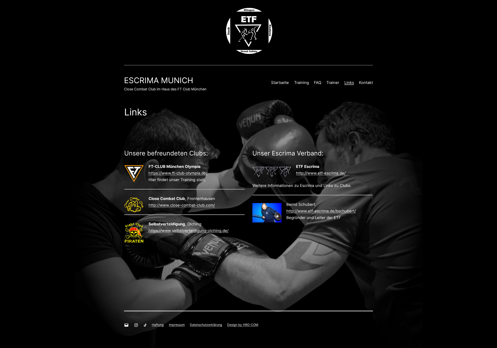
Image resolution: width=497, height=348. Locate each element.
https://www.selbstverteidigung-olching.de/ (189, 230)
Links (349, 82)
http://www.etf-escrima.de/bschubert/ (321, 211)
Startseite (280, 82)
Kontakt (366, 82)
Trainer (332, 82)
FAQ (317, 82)
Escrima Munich (158, 80)
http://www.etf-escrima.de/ (321, 173)
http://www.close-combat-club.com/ (182, 205)
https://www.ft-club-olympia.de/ (178, 173)
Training (301, 82)
